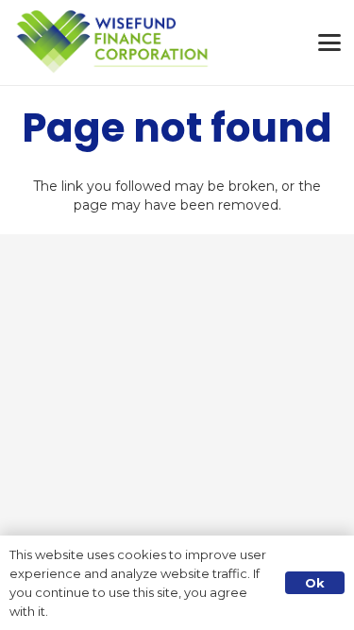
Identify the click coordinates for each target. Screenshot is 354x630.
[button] (329, 42)
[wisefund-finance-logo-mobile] (113, 42)
